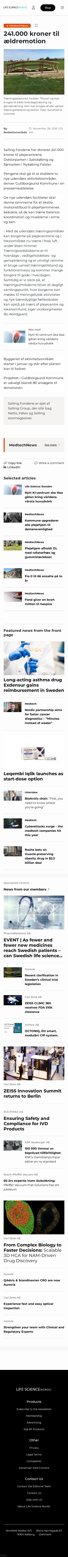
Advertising (34, 1422)
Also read (34, 329)
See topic (51, 445)
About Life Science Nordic (34, 1506)
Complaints (34, 1461)
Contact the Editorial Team (34, 1486)
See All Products (34, 1429)
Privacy (34, 1447)
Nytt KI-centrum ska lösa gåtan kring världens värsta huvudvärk (46, 339)
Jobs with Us (34, 1499)
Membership (34, 1415)
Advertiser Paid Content (34, 1468)
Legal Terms (34, 1454)
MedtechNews (18, 25)
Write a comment (51, 463)
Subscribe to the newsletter (34, 1409)
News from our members (25, 889)
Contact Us (34, 1493)
